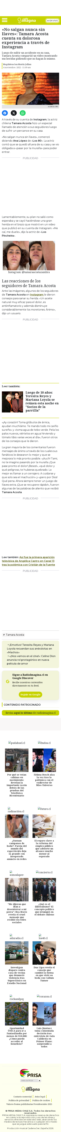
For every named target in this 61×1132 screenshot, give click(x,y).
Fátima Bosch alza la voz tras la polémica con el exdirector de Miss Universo (44, 780)
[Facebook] (5, 113)
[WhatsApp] (23, 113)
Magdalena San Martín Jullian (17, 64)
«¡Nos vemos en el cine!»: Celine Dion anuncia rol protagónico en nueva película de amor (31, 660)
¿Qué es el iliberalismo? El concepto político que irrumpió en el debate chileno (44, 909)
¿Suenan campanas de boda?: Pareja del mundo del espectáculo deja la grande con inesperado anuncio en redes (17, 850)
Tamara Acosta (14, 634)
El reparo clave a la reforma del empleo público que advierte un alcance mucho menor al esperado (44, 848)
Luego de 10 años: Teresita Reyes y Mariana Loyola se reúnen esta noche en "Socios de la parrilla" (42, 401)
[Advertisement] (30, 185)
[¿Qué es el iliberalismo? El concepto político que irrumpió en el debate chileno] (44, 889)
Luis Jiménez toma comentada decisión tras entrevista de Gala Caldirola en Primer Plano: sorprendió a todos (44, 1037)
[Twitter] (14, 113)
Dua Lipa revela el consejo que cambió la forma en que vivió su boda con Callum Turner (44, 974)
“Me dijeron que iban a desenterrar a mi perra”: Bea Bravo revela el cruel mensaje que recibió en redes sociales (17, 913)
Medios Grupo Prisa (30, 1080)
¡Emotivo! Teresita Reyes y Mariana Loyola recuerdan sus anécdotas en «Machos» (30, 648)
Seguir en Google (30, 694)
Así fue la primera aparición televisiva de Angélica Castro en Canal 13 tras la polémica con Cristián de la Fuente (28, 561)
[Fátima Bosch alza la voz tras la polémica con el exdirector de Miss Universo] (44, 760)
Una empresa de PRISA (30, 1073)
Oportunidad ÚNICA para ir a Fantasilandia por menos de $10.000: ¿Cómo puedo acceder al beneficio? (17, 1036)
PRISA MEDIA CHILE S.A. (20, 1111)
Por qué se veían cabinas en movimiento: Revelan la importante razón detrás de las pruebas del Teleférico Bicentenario (17, 785)
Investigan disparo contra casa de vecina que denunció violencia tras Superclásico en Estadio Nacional (16, 975)
